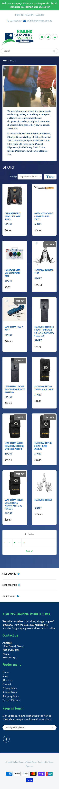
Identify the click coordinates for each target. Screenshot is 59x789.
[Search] (54, 51)
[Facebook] (6, 739)
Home (4, 61)
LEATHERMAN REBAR (43, 500)
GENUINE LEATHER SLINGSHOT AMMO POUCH (13, 216)
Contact (6, 684)
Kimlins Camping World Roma (24, 762)
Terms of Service (11, 700)
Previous (31, 534)
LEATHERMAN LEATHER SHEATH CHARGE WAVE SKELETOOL (15, 389)
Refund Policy (9, 692)
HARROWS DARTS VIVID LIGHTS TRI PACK (12, 273)
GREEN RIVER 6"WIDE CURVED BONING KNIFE (43, 216)
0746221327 (16, 20)
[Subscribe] (52, 727)
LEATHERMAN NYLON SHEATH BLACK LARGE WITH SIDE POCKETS (14, 446)
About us (7, 680)
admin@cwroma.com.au (39, 20)
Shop (5, 676)
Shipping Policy (10, 696)
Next (28, 551)
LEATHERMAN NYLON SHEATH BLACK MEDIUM (43, 446)
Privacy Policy (9, 688)
